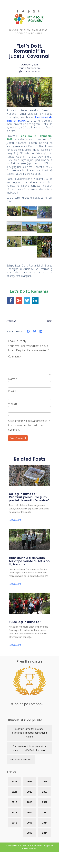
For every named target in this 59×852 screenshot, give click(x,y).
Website (13, 404)
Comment (15, 356)
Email (12, 391)
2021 (14, 791)
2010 (29, 832)
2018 (14, 802)
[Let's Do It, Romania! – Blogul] (29, 23)
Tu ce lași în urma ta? (25, 622)
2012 (14, 822)
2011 (44, 832)
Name (13, 379)
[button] (28, 331)
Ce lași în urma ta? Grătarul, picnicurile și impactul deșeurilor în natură (29, 497)
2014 (44, 822)
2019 (29, 802)
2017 (44, 812)
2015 (14, 812)
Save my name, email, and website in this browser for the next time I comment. (29, 425)
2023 (44, 791)
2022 (29, 791)
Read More (15, 520)
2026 (44, 781)
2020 (44, 802)
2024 (14, 781)
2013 (29, 822)
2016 (29, 812)
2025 (29, 781)
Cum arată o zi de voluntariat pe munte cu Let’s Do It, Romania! (29, 561)
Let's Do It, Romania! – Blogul (36, 845)
